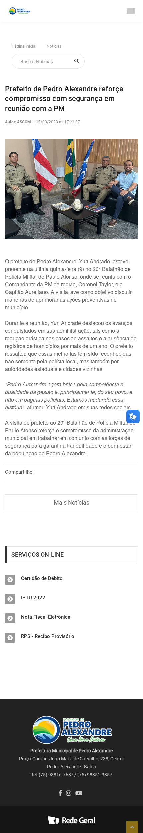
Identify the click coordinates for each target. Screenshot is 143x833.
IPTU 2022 (33, 598)
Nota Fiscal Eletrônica (45, 617)
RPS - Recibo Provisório (47, 636)
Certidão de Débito (42, 578)
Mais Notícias (71, 502)
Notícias (54, 46)
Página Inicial (24, 46)
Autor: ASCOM (18, 122)
